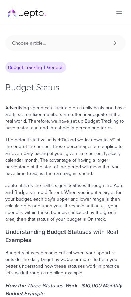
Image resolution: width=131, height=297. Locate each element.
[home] (27, 13)
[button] (119, 13)
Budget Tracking (25, 67)
